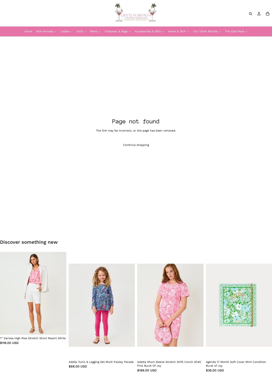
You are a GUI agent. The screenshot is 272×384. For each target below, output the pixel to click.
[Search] (250, 13)
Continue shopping (136, 144)
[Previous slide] (6, 293)
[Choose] (60, 328)
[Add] (265, 352)
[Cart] (267, 13)
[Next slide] (60, 293)
